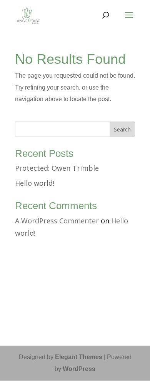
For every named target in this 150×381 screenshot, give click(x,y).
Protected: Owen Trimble (57, 168)
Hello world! (34, 183)
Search (122, 129)
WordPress (79, 369)
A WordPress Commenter (57, 220)
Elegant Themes (78, 357)
